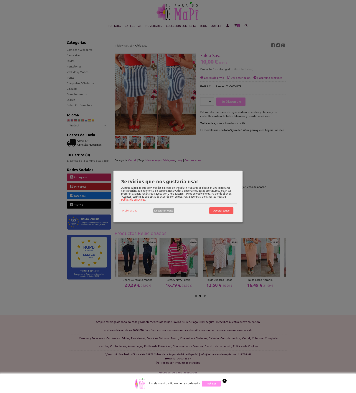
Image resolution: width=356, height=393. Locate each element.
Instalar (211, 383)
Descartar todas (163, 210)
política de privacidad (133, 199)
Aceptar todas (221, 210)
